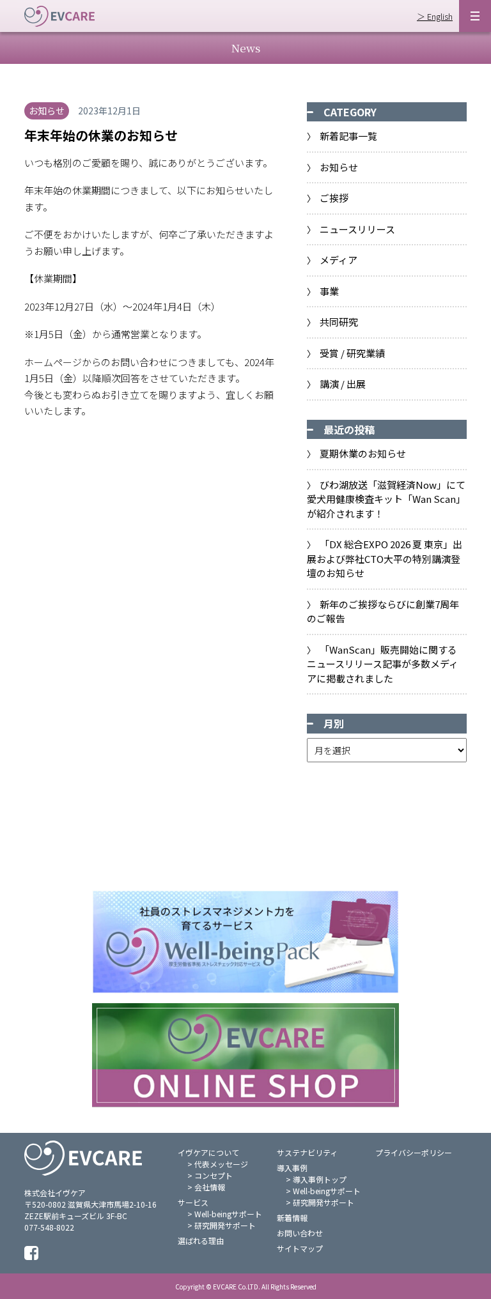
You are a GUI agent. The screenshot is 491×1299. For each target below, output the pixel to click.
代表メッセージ (221, 1163)
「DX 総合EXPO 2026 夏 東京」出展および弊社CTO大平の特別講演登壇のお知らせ (385, 558)
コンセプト (213, 1175)
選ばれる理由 (201, 1240)
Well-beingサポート (228, 1213)
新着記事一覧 (348, 135)
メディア (338, 259)
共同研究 (339, 321)
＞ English (435, 16)
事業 (329, 291)
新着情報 (292, 1217)
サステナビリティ (307, 1152)
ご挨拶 (334, 197)
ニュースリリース (357, 229)
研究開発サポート (225, 1225)
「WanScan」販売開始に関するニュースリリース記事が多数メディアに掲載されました (382, 664)
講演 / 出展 (343, 383)
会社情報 (209, 1186)
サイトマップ (300, 1248)
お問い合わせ (300, 1232)
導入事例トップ (320, 1179)
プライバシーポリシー (413, 1152)
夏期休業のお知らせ (363, 453)
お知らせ (339, 167)
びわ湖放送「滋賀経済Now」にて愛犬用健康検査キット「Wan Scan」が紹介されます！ (386, 499)
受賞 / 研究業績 (352, 353)
